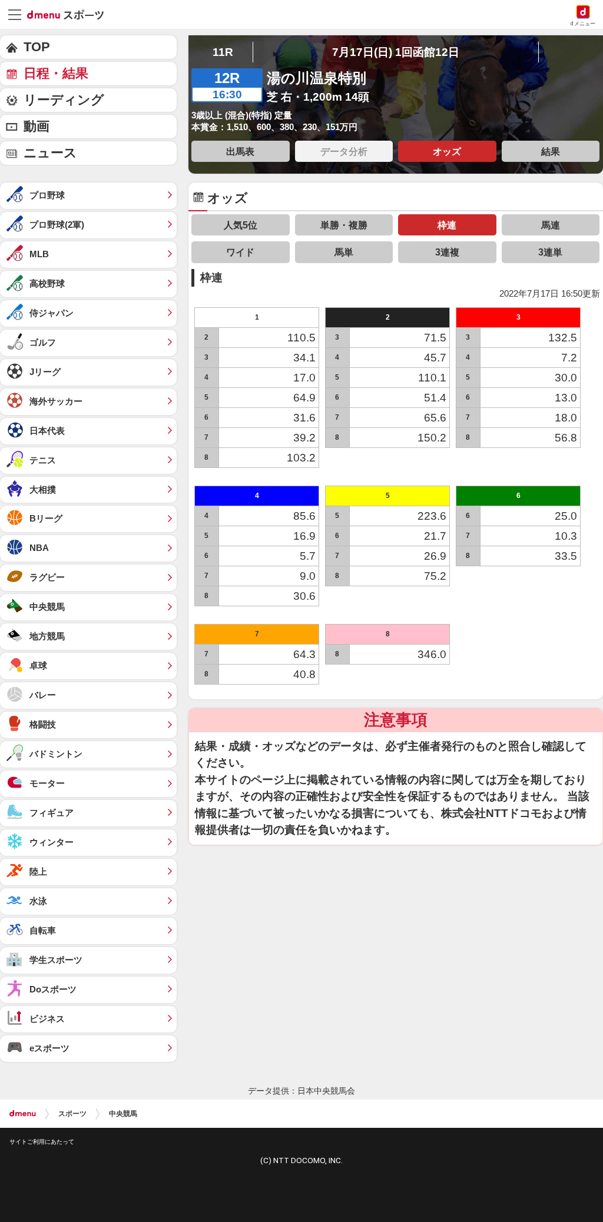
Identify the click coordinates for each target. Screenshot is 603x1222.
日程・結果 (56, 73)
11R (223, 52)
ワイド (240, 252)
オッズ (447, 151)
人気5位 (240, 225)
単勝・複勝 (343, 225)
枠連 (447, 225)
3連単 (550, 252)
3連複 (447, 252)
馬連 (550, 225)
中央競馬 (123, 1114)
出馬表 (240, 151)
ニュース (50, 152)
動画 (36, 126)
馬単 (343, 252)
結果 (550, 151)
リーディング (64, 99)
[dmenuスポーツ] (69, 14)
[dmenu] (22, 1114)
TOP (37, 46)
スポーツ (72, 1114)
